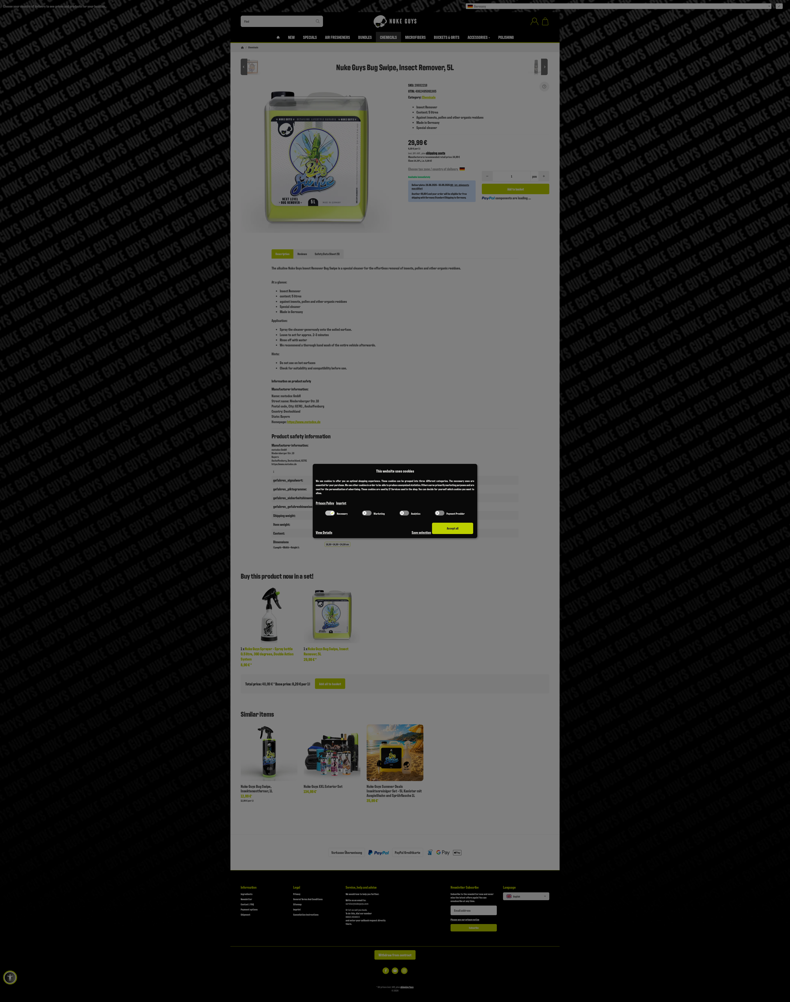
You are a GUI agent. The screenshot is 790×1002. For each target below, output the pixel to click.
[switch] (330, 513)
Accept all (452, 528)
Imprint (341, 502)
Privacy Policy (325, 502)
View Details (324, 532)
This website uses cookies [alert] (395, 471)
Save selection (421, 532)
